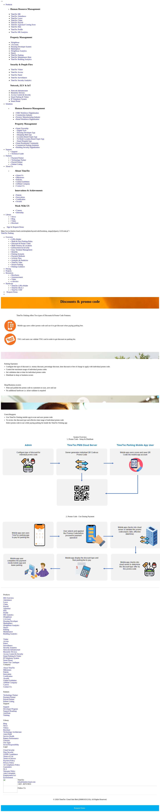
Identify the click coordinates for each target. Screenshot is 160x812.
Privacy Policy (8, 763)
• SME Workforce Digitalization (27, 113)
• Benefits (14, 252)
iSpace (13, 53)
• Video (13, 221)
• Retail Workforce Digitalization (27, 119)
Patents (6, 672)
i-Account (14, 45)
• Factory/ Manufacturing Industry (27, 117)
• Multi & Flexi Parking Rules (21, 241)
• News (13, 217)
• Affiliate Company (22, 184)
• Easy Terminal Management (21, 250)
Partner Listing (8, 701)
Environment (8, 777)
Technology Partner (10, 695)
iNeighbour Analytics (19, 51)
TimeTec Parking (17, 55)
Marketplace (15, 49)
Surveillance (7, 646)
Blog (5, 724)
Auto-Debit (7, 734)
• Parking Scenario (17, 254)
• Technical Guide (17, 154)
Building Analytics (10, 634)
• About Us (19, 175)
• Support (13, 152)
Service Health (8, 736)
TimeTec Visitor (17, 70)
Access (6, 641)
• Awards (18, 201)
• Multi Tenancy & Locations (21, 246)
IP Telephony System (19, 99)
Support (8, 149)
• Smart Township (21, 128)
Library (8, 215)
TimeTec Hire (16, 27)
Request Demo (18, 227)
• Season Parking (16, 265)
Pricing (8, 269)
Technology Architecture (12, 732)
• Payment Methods (17, 256)
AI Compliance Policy (11, 765)
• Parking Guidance (17, 267)
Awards (6, 678)
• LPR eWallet (15, 239)
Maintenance (8, 632)
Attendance (7, 600)
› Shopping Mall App (23, 135)
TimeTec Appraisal (23, 25)
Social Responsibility (11, 745)
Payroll (6, 606)
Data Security (8, 752)
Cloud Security (8, 750)
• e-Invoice (14, 281)
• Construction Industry (23, 115)
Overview (9, 237)
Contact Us (7, 687)
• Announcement (16, 277)
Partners (9, 156)
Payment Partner (9, 697)
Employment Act (9, 775)
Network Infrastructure (19, 91)
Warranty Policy (9, 771)
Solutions (9, 104)
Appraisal (6, 608)
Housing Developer (10, 621)
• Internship (19, 213)
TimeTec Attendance (18, 16)
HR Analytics (8, 615)
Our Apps (7, 743)
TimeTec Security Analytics (21, 80)
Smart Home (15, 101)
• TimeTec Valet (16, 262)
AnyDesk (6, 713)
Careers (6, 685)
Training (6, 715)
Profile (5, 613)
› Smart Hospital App (23, 141)
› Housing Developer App (25, 133)
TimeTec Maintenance (21, 57)
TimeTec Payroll (17, 23)
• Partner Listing (16, 164)
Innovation (7, 674)
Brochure (6, 730)
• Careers (18, 210)
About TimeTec (9, 668)
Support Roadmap (10, 711)
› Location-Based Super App (26, 137)
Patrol (5, 643)
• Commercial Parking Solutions (27, 145)
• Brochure (14, 223)
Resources (9, 273)
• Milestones (19, 177)
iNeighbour (15, 42)
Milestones (7, 670)
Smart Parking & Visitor (20, 97)
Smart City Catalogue (11, 662)
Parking (6, 630)
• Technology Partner (18, 160)
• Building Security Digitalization (27, 147)
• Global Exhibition (22, 182)
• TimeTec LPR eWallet (19, 286)
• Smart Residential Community (26, 143)
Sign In (9, 227)
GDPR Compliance (10, 754)
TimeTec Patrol (16, 75)
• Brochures (14, 275)
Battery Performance (11, 738)
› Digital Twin (20, 130)
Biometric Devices (18, 93)
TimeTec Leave (16, 18)
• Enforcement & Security (19, 248)
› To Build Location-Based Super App (29, 139)
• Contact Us (19, 186)
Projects (8, 271)
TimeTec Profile (17, 29)
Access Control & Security (21, 95)
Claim (5, 604)
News (5, 726)
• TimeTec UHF (16, 290)
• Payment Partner (17, 158)
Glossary (6, 740)
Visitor (5, 639)
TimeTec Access (17, 72)
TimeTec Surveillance (19, 78)
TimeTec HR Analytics (19, 32)
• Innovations (20, 197)
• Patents (18, 195)
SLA (5, 769)
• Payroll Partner (16, 162)
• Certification (20, 199)
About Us (9, 166)
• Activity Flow (16, 258)
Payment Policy (9, 761)
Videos (5, 728)
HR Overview (8, 598)
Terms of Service (9, 758)
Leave (5, 602)
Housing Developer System (21, 47)
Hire (5, 611)
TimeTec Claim (16, 20)
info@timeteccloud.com (26, 782)
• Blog (12, 219)
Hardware (9, 284)
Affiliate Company (10, 683)
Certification (7, 676)
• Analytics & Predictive (19, 260)
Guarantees (7, 767)
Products (9, 5)
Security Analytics (10, 648)
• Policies (18, 180)
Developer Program (10, 709)
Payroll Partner (8, 699)
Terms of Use (8, 756)
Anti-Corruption (9, 773)
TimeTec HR (15, 14)
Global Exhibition (10, 680)
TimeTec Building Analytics (21, 59)
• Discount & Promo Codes (20, 243)
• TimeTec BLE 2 (16, 288)
